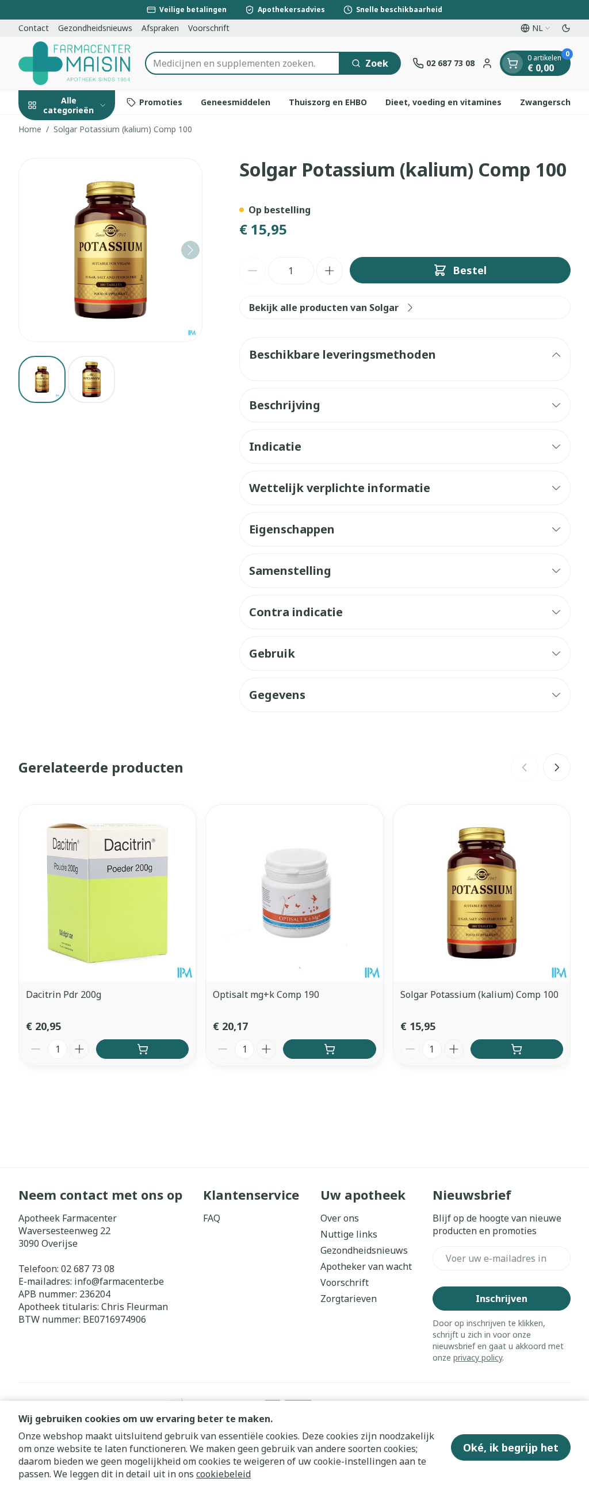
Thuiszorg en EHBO (328, 102)
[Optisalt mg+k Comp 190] (294, 893)
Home (29, 129)
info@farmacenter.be (119, 1281)
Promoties (160, 102)
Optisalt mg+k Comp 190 (266, 994)
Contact (33, 27)
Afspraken (160, 27)
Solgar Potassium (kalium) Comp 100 (479, 994)
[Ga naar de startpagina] (75, 63)
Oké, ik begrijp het (511, 1447)
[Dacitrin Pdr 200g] (107, 893)
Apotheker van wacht (366, 1266)
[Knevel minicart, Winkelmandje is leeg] (512, 63)
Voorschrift (209, 27)
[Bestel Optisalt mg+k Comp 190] (329, 1049)
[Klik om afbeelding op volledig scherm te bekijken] (110, 250)
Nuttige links (348, 1234)
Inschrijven (501, 1298)
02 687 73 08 (87, 1268)
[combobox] (242, 63)
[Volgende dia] (557, 767)
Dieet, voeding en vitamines (443, 102)
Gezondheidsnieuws (95, 27)
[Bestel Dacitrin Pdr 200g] (142, 1049)
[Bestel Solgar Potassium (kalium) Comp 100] (517, 1049)
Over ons (339, 1218)
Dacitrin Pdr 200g (63, 994)
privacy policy (477, 1357)
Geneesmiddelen (235, 102)
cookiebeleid (223, 1474)
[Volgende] (190, 250)
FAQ (211, 1218)
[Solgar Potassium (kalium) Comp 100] (481, 893)
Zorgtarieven (348, 1298)
